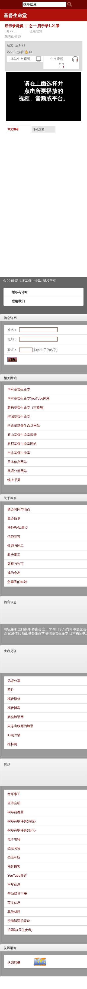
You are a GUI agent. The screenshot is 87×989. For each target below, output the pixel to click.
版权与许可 (20, 292)
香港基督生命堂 (56, 633)
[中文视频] (38, 59)
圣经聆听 (13, 857)
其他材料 (13, 912)
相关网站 (10, 378)
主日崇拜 (24, 629)
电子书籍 (13, 839)
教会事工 (13, 554)
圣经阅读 (13, 848)
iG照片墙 (13, 735)
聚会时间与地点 (18, 509)
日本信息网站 (17, 462)
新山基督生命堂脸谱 (22, 434)
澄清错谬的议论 (18, 921)
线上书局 (13, 480)
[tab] (18, 129)
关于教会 (10, 498)
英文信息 (13, 902)
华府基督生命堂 (18, 389)
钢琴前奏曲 (15, 812)
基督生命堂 (15, 15)
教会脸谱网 (15, 717)
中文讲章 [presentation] (13, 129)
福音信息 (10, 602)
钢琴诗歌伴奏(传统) (21, 821)
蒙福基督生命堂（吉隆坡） (26, 407)
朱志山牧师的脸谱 (20, 726)
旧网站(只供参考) (19, 930)
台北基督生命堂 (18, 453)
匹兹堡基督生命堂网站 (23, 425)
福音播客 (13, 866)
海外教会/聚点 (17, 527)
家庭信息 (14, 633)
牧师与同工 (15, 545)
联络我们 (18, 301)
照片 (10, 690)
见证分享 (13, 681)
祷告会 (36, 629)
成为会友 (13, 573)
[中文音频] (75, 59)
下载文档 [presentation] (38, 129)
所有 (52, 281)
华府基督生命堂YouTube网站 (28, 398)
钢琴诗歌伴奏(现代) (21, 830)
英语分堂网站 (17, 471)
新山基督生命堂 (33, 633)
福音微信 (13, 699)
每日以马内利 (62, 629)
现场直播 (10, 629)
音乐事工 (13, 794)
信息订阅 (10, 318)
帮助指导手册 (17, 893)
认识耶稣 (10, 948)
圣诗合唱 (13, 803)
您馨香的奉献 (17, 582)
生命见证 (10, 651)
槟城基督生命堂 (18, 416)
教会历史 (13, 518)
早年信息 (13, 884)
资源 (7, 764)
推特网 (12, 744)
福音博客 (13, 708)
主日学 (47, 629)
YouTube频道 (17, 875)
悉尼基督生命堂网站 (22, 444)
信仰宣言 (13, 536)
